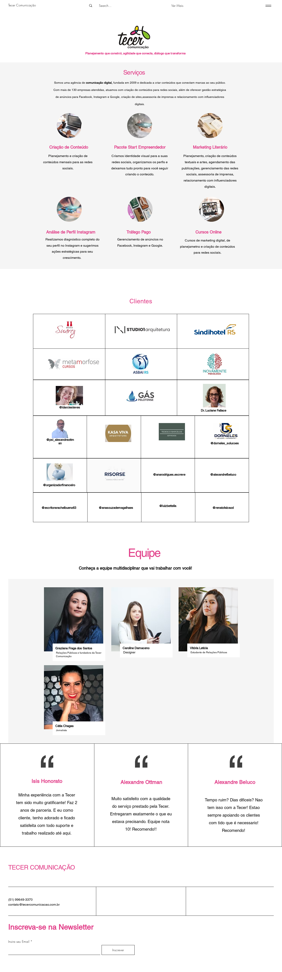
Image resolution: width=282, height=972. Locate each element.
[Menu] (268, 5)
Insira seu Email (18, 941)
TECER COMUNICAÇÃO (41, 867)
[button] (177, 6)
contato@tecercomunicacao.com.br (34, 904)
